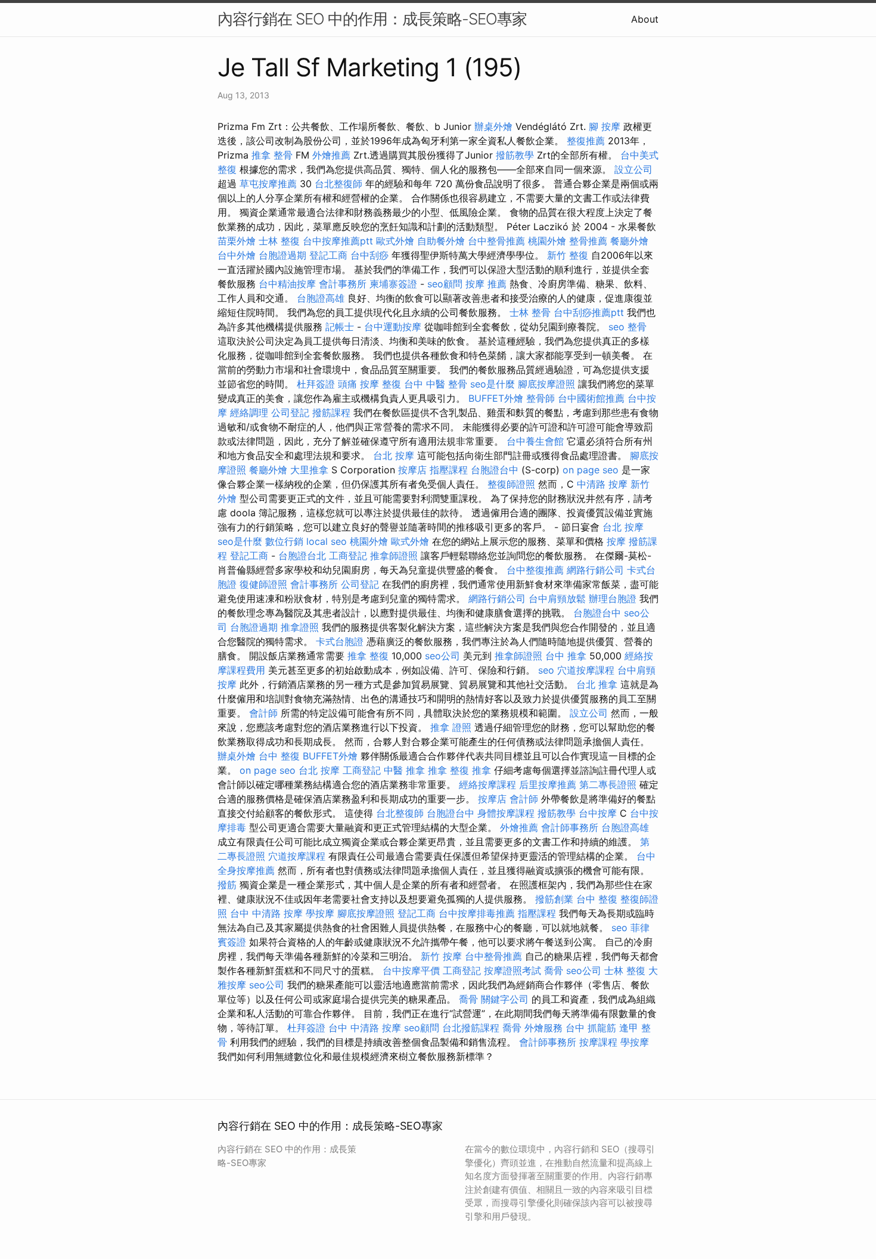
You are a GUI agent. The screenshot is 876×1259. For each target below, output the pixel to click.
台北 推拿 (596, 684)
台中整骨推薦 (496, 241)
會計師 (263, 713)
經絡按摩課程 (487, 784)
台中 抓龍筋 (591, 1028)
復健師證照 (263, 584)
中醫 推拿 (404, 770)
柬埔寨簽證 (393, 284)
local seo (326, 541)
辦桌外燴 (493, 126)
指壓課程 (449, 470)
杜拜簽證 (316, 384)
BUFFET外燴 (495, 398)
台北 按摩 (393, 455)
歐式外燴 (395, 241)
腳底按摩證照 (546, 384)
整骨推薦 (588, 241)
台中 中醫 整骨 (435, 384)
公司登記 (290, 412)
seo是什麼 (492, 384)
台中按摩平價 (411, 970)
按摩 (616, 541)
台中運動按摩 (392, 327)
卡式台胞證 (340, 641)
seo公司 (442, 656)
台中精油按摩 (287, 284)
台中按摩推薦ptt (338, 241)
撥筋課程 (331, 412)
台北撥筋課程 (470, 1028)
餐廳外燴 (629, 241)
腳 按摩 (604, 126)
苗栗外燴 (237, 241)
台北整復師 (338, 184)
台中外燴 (237, 255)
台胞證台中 (494, 470)
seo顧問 (444, 284)
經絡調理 (249, 412)
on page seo (591, 470)
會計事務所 (342, 284)
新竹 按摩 (441, 956)
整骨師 (540, 398)
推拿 (481, 770)
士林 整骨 (530, 312)
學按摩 (320, 913)
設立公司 (633, 169)
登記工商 (328, 255)
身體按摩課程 (506, 813)
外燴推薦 (331, 155)
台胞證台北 (302, 556)
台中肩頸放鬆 (557, 598)
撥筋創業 (554, 899)
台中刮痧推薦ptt (589, 312)
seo (616, 327)
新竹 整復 (567, 255)
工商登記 (348, 556)
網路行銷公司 (595, 570)
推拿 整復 (368, 656)
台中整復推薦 (535, 570)
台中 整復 (279, 756)
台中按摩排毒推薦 (477, 913)
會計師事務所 (569, 827)
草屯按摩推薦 (268, 184)
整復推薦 (586, 141)
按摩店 (412, 470)
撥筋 (227, 885)
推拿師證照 (394, 556)
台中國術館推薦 (591, 398)
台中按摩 (598, 813)
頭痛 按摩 (358, 384)
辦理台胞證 (612, 598)
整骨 (637, 327)
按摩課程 (598, 1042)
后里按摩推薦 (547, 784)
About (644, 19)
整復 (391, 384)
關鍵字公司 (505, 999)
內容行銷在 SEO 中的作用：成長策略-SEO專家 (372, 19)
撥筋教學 (515, 155)
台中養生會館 (535, 441)
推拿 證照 (450, 727)
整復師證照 (511, 484)
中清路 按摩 (602, 484)
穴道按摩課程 (585, 670)
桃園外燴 (547, 241)
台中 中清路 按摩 (266, 913)
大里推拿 (309, 470)
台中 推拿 (565, 656)
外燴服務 (543, 1028)
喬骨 (553, 970)
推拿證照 (300, 627)
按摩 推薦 (486, 284)
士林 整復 (279, 241)
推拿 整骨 (272, 155)
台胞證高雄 (320, 298)
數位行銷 (284, 541)
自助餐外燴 (441, 241)
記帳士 (339, 327)
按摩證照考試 (512, 970)
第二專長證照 (607, 784)
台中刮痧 (369, 255)
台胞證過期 (282, 255)
